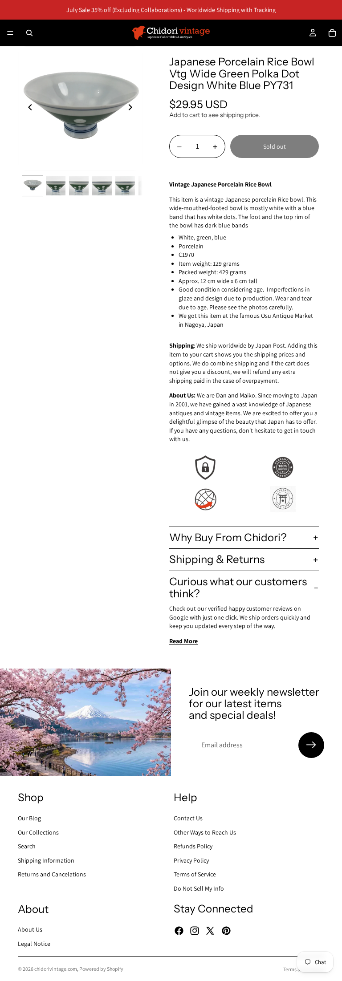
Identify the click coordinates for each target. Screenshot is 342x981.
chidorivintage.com (55, 968)
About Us (30, 929)
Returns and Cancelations (52, 874)
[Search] (29, 33)
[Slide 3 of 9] (79, 185)
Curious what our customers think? (238, 587)
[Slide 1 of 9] (32, 185)
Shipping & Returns (217, 559)
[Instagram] (194, 930)
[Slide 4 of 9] (102, 185)
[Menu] (10, 33)
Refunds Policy (193, 846)
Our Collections (38, 832)
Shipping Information (46, 860)
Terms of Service (195, 874)
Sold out (274, 146)
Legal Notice (34, 944)
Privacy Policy (191, 860)
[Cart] (332, 33)
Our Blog (29, 818)
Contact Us (188, 818)
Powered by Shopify (101, 968)
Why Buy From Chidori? (228, 537)
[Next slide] (132, 108)
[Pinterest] (226, 930)
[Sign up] (311, 745)
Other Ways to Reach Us (205, 832)
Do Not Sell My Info (199, 888)
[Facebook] (179, 930)
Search (27, 846)
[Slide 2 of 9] (55, 185)
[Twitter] (210, 930)
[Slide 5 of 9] (125, 185)
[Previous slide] (27, 108)
